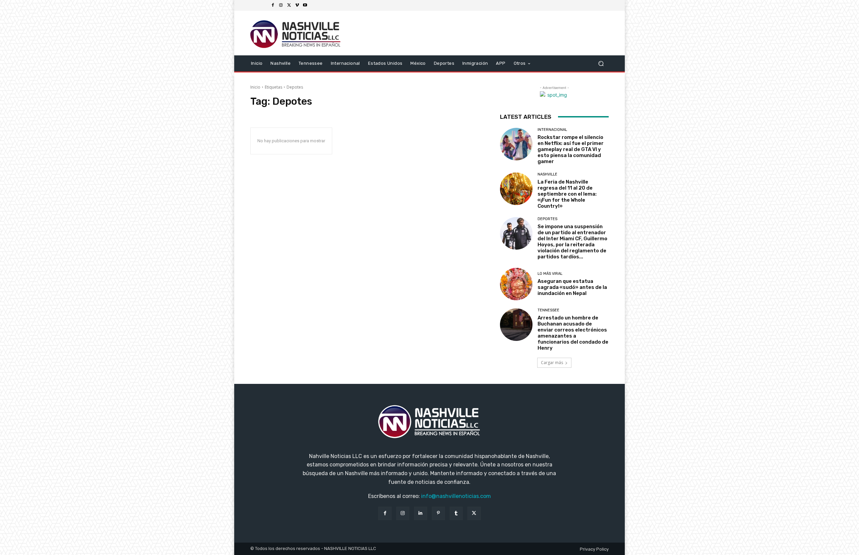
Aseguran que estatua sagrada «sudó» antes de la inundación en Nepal (572, 287)
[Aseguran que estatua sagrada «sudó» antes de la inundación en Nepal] (516, 284)
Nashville (547, 174)
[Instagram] (281, 5)
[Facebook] (273, 5)
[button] (601, 63)
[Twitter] (289, 5)
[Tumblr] (456, 513)
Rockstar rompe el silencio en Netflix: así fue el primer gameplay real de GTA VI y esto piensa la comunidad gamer (571, 149)
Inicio (255, 87)
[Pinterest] (438, 513)
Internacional (552, 130)
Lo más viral (550, 273)
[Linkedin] (420, 513)
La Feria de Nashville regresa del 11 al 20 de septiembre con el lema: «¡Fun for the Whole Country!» (567, 194)
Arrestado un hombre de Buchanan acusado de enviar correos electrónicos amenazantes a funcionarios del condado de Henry (573, 333)
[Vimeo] (297, 5)
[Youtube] (305, 5)
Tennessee (548, 310)
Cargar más (552, 362)
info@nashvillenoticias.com (456, 496)
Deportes (547, 219)
